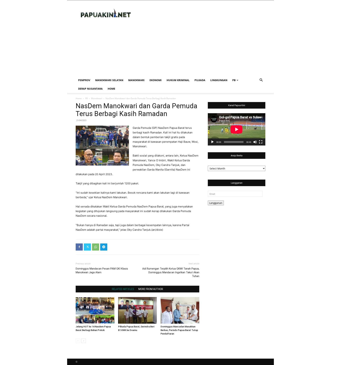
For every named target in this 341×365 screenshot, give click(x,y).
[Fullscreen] (260, 142)
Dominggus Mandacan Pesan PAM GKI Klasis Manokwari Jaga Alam (102, 270)
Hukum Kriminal (178, 80)
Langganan (215, 203)
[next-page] (83, 341)
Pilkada (199, 80)
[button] (261, 80)
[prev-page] (78, 341)
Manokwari (136, 80)
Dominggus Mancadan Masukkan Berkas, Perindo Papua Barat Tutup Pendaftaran (179, 330)
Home (111, 88)
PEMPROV (84, 80)
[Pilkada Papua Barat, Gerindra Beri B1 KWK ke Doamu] (137, 310)
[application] (236, 129)
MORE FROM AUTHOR (150, 289)
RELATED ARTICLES (123, 289)
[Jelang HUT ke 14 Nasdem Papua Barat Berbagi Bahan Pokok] (95, 310)
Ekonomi (156, 80)
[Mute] (255, 142)
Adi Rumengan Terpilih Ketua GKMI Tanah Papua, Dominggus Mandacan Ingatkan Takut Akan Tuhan (170, 272)
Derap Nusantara (90, 88)
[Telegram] (103, 247)
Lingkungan (218, 80)
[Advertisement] (170, 49)
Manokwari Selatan (109, 80)
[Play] (212, 142)
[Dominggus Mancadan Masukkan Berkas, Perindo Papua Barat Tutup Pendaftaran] (180, 310)
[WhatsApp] (95, 247)
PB (234, 80)
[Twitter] (87, 247)
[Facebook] (79, 247)
